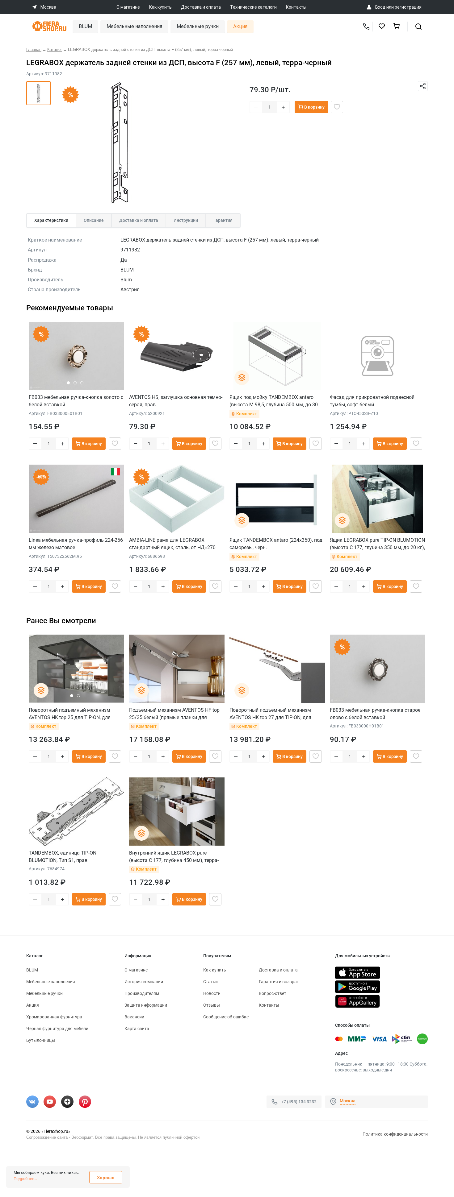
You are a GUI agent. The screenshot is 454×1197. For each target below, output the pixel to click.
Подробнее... (25, 1178)
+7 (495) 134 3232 (299, 1101)
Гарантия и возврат (279, 981)
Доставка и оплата (201, 7)
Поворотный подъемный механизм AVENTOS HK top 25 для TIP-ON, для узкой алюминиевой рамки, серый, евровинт (70, 713)
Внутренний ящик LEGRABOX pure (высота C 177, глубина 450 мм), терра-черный (174, 856)
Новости (212, 993)
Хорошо (106, 1177)
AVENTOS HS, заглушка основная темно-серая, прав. (175, 401)
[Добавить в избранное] (337, 107)
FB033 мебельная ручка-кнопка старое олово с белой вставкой (375, 713)
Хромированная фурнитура (54, 1016)
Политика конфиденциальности (395, 1134)
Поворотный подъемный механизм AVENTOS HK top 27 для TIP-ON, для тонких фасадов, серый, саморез (270, 713)
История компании (143, 981)
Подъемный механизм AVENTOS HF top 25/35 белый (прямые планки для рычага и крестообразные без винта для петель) (176, 713)
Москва (347, 1100)
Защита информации (145, 1005)
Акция (240, 26)
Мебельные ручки (198, 26)
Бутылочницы (40, 1040)
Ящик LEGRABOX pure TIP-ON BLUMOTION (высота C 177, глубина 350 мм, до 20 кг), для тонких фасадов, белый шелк (377, 543)
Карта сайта (136, 1028)
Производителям (141, 993)
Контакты (296, 7)
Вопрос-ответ (272, 993)
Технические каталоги (253, 7)
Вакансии (134, 1016)
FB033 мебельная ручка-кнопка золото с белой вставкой (76, 401)
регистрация (408, 7)
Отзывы (211, 1005)
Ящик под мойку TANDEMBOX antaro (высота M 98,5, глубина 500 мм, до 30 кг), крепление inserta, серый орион (273, 401)
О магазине (128, 7)
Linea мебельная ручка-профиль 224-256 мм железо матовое (76, 543)
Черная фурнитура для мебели (57, 1028)
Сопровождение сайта (47, 1137)
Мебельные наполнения (134, 26)
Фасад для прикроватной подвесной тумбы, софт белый (372, 401)
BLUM (85, 26)
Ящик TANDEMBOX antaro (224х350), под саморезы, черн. (275, 543)
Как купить (160, 7)
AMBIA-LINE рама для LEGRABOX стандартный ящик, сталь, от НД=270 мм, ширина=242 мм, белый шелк (172, 543)
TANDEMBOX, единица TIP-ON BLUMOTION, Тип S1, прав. (62, 856)
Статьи (210, 981)
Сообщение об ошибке (226, 1016)
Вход (380, 7)
